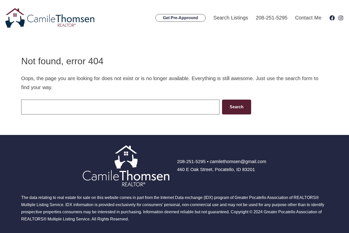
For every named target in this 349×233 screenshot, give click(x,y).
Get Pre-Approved (180, 18)
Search (236, 107)
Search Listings (230, 17)
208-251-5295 (271, 17)
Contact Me (308, 17)
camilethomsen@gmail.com (238, 161)
